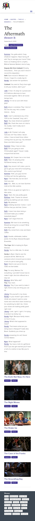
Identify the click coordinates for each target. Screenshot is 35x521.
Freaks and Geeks (15, 499)
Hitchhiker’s (8, 502)
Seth (6, 107)
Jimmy (6, 101)
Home (6, 19)
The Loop (7, 505)
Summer (7, 54)
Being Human (14, 496)
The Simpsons (9, 511)
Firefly (6, 499)
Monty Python (16, 505)
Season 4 (7, 380)
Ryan (6, 121)
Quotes (13, 19)
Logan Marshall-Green (16, 45)
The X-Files (24, 514)
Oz (5, 508)
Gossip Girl (25, 499)
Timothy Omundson (10, 48)
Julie (6, 91)
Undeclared (16, 514)
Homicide (16, 502)
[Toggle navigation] (31, 5)
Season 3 (7, 22)
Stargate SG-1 (18, 511)
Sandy (6, 80)
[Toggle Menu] (31, 11)
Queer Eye (17, 508)
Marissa (7, 280)
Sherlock (24, 508)
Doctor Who (23, 496)
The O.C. (21, 19)
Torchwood (8, 514)
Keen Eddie (24, 502)
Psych (10, 508)
